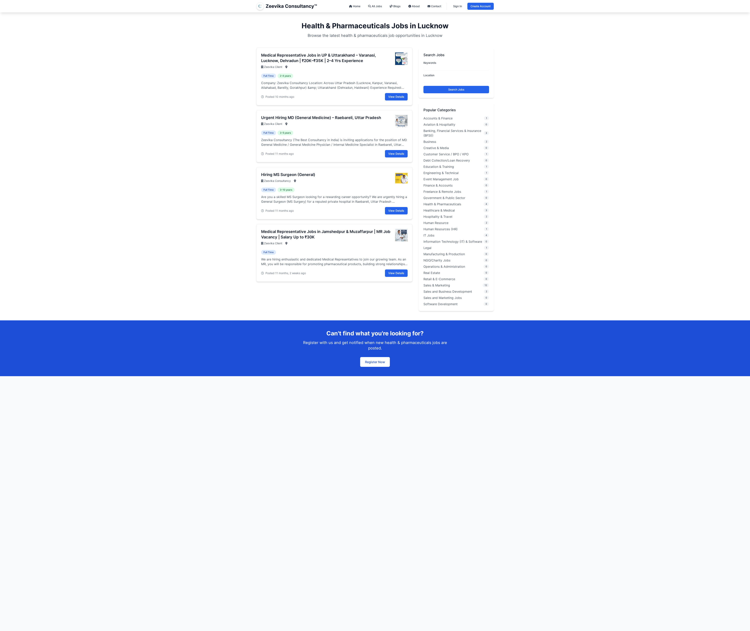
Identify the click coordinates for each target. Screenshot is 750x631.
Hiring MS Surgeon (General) (288, 174)
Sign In (457, 6)
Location (428, 75)
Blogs (397, 6)
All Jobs (377, 6)
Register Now (375, 362)
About (416, 6)
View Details (396, 96)
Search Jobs (456, 89)
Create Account (481, 6)
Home (356, 6)
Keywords (429, 62)
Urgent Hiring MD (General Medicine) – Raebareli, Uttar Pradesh (321, 117)
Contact (436, 6)
